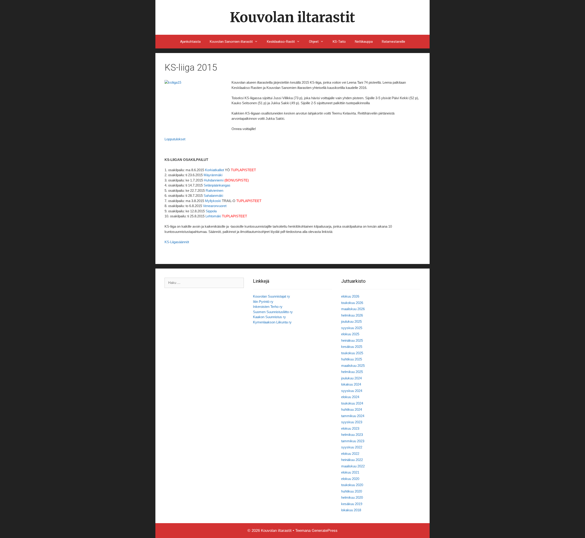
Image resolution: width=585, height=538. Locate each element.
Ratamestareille (393, 42)
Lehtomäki (213, 216)
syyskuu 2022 (351, 447)
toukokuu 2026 (352, 303)
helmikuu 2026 (352, 315)
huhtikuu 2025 (351, 359)
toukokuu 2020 (352, 485)
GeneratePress (325, 530)
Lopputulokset (175, 139)
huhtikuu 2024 (351, 409)
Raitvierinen (214, 190)
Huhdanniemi (213, 180)
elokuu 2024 (350, 397)
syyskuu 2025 (351, 328)
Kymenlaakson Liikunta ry (272, 322)
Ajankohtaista (190, 42)
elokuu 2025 (350, 334)
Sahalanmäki (213, 195)
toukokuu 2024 (352, 403)
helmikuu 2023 (352, 435)
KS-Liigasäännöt (177, 242)
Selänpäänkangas (217, 185)
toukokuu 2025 (352, 353)
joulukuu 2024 (351, 378)
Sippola (211, 211)
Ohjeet (314, 42)
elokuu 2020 (350, 479)
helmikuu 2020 (352, 497)
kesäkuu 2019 (351, 504)
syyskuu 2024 (351, 391)
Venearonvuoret (214, 206)
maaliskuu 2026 (353, 309)
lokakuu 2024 (351, 384)
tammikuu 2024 (352, 416)
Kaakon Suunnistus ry (269, 317)
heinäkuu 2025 (352, 340)
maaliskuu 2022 (353, 466)
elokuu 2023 (350, 428)
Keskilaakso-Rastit (281, 42)
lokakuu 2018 (351, 510)
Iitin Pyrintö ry (263, 302)
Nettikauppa (364, 42)
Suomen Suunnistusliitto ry (273, 312)
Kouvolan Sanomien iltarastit (231, 42)
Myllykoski (213, 201)
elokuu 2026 (350, 296)
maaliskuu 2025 (353, 366)
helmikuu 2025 (352, 372)
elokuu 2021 (350, 472)
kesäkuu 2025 (351, 347)
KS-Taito (339, 42)
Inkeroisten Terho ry (267, 307)
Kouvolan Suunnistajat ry (271, 296)
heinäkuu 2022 (352, 460)
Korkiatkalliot (214, 170)
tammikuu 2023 (352, 441)
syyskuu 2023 (351, 422)
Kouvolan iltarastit (292, 17)
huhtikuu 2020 (351, 491)
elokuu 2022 (350, 453)
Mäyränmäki (213, 175)
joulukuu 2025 (351, 321)
